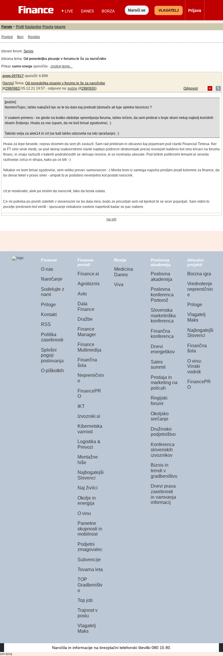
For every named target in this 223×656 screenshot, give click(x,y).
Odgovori (191, 88)
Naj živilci (88, 487)
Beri (20, 37)
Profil (20, 27)
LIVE (69, 11)
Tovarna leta (90, 569)
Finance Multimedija (89, 347)
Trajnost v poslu (88, 613)
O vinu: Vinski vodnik (194, 366)
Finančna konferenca (162, 334)
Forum (6, 27)
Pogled (7, 37)
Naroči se (136, 10)
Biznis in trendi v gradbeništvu (164, 470)
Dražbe (85, 319)
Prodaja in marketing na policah (164, 383)
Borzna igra (199, 273)
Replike (34, 37)
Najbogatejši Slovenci (91, 475)
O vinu (84, 513)
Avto (82, 293)
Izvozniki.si (89, 416)
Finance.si (88, 273)
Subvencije (89, 559)
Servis (28, 51)
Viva (118, 284)
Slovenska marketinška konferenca (163, 315)
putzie (72, 88)
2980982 (12, 88)
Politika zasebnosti (52, 337)
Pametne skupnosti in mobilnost (90, 528)
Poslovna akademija (161, 276)
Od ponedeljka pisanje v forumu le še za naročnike (65, 83)
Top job (85, 600)
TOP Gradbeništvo (90, 585)
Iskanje (60, 27)
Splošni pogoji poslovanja (52, 355)
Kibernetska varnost (90, 429)
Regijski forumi (159, 400)
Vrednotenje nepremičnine (200, 289)
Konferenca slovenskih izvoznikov (163, 450)
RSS (46, 324)
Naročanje (51, 279)
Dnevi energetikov (163, 349)
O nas (47, 269)
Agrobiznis (89, 283)
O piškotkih (52, 370)
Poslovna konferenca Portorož (162, 294)
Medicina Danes (123, 272)
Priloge (48, 304)
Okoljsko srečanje (160, 416)
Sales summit (158, 364)
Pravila (47, 27)
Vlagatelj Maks (87, 628)
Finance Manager (87, 332)
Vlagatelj (169, 10)
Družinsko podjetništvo (163, 432)
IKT (81, 406)
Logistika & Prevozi (89, 444)
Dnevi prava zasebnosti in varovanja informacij (163, 494)
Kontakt (49, 314)
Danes (87, 11)
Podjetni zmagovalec (90, 547)
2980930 (88, 88)
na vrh (111, 219)
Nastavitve (33, 27)
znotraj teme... (62, 66)
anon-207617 (13, 76)
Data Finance (86, 306)
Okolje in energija (87, 500)
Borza (108, 11)
